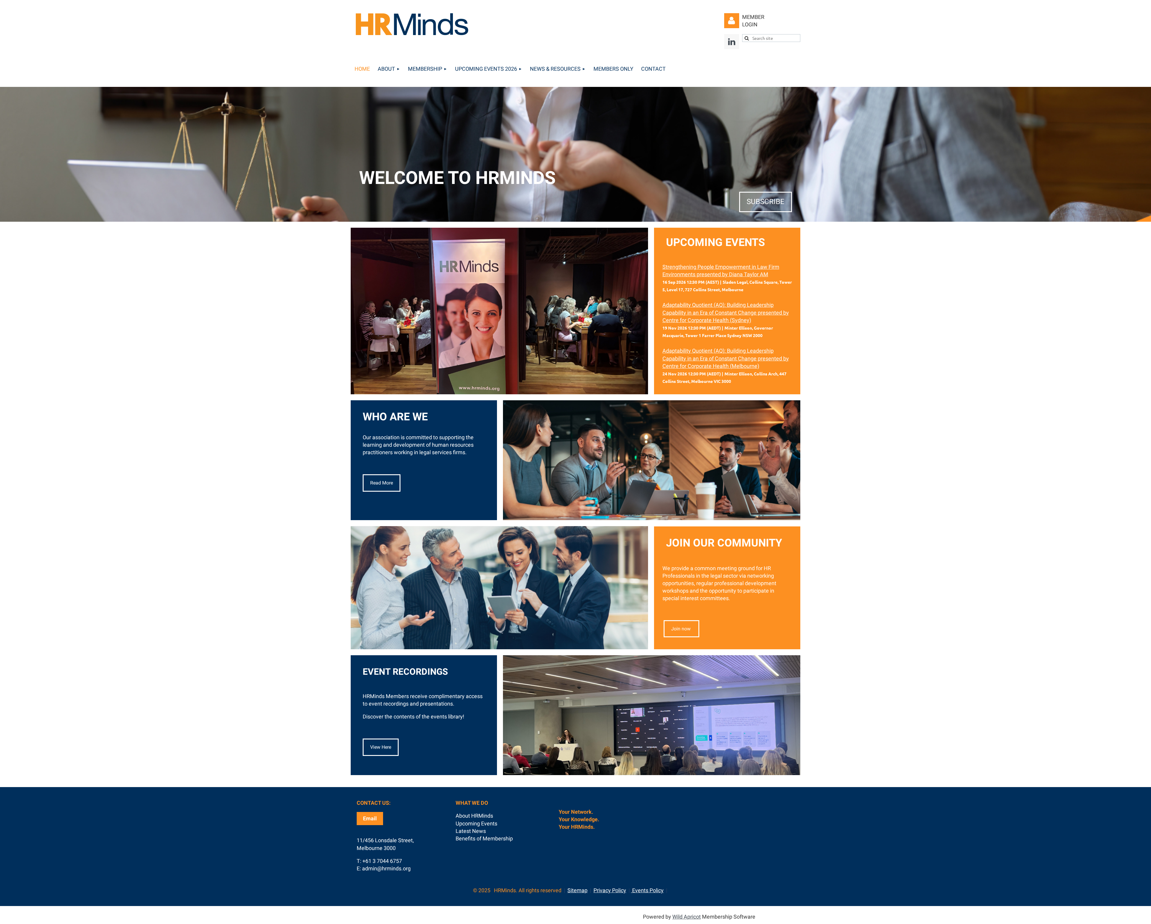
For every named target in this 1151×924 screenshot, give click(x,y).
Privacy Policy (609, 890)
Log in (731, 20)
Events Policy (647, 890)
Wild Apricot (686, 917)
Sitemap (577, 890)
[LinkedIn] (731, 41)
